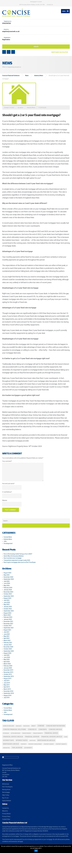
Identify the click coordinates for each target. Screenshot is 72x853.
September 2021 (9, 627)
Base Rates (26, 726)
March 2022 (7, 615)
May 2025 (6, 575)
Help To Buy (5, 795)
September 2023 (9, 596)
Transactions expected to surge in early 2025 (17, 560)
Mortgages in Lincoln (46, 740)
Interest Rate (8, 740)
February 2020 (8, 666)
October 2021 (8, 625)
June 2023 (7, 602)
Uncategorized (8, 543)
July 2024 (6, 581)
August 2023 (7, 598)
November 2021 (8, 623)
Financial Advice (51, 733)
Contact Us (50, 4)
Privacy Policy (6, 816)
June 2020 (7, 657)
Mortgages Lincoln (11, 744)
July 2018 (6, 697)
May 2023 (6, 604)
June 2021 (7, 634)
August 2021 (7, 630)
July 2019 (6, 680)
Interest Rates (21, 740)
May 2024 (6, 585)
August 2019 (7, 678)
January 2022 (8, 619)
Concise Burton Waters (55, 726)
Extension (6, 733)
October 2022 (8, 609)
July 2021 (6, 632)
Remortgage (6, 792)
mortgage (32, 740)
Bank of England (8, 726)
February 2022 (8, 617)
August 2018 (7, 695)
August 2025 (7, 573)
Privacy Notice (6, 813)
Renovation (6, 747)
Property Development (35, 744)
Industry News (31, 107)
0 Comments (42, 107)
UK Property (28, 747)
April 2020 (7, 661)
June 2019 (7, 683)
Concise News (8, 537)
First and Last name (8, 483)
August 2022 (7, 613)
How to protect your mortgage (12, 558)
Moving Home (6, 789)
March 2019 (7, 689)
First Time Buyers (7, 786)
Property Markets (61, 744)
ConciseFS (43, 729)
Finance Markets (38, 733)
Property (23, 744)
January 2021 (8, 644)
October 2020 (8, 649)
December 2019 (8, 670)
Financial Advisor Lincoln (51, 737)
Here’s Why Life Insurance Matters (14, 556)
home (65, 736)
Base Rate (18, 726)
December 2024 (8, 577)
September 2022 (9, 611)
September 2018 (9, 693)
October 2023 (8, 594)
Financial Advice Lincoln (13, 737)
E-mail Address (7, 492)
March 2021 (7, 640)
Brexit (34, 726)
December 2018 (8, 691)
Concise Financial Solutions (14, 729)
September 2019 (9, 676)
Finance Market (26, 733)
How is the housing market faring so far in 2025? (18, 554)
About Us (5, 811)
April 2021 (7, 638)
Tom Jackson (17, 747)
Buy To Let (5, 798)
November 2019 (8, 672)
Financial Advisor (32, 737)
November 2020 (8, 647)
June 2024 (7, 583)
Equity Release (6, 800)
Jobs (5, 541)
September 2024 (9, 579)
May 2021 (6, 636)
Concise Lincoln (55, 729)
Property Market (49, 744)
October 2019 (8, 674)
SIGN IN (36, 46)
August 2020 (7, 653)
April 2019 (7, 687)
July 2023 (6, 600)
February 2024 (8, 587)
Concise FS (32, 729)
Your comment (7, 461)
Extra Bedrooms (15, 733)
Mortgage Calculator (59, 52)
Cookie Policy (6, 819)
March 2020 (7, 663)
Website (4, 500)
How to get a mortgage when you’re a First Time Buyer (20, 562)
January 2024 (8, 589)
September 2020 (9, 651)
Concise (41, 726)
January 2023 (8, 606)
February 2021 (8, 642)
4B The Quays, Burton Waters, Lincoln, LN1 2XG (32, 4)
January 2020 (8, 668)
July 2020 (6, 655)
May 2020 (6, 659)
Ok (36, 850)
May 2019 (6, 685)
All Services (5, 784)
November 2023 (8, 592)
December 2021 (8, 621)
